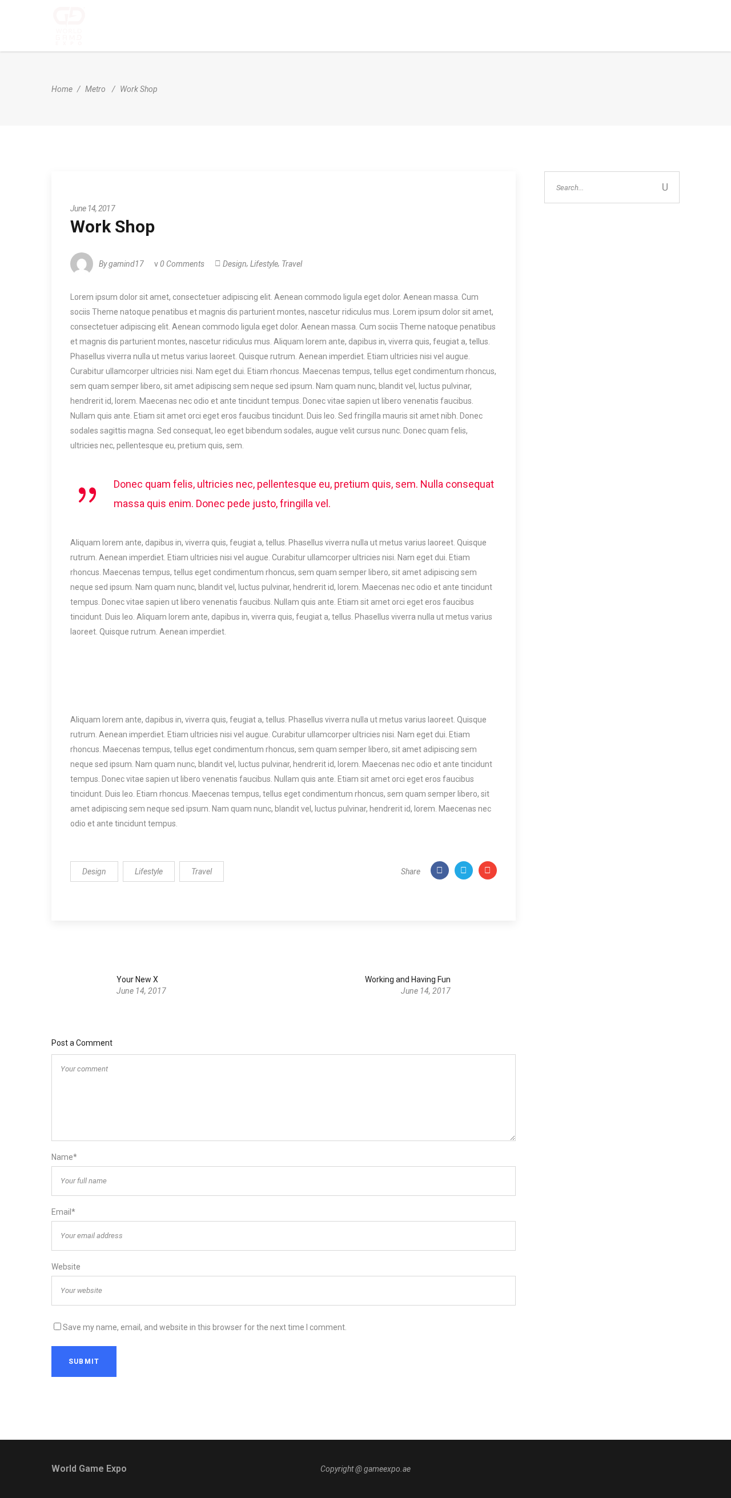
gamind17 (126, 263)
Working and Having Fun (407, 979)
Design (235, 263)
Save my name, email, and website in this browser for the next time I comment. (205, 1327)
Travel (292, 263)
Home (62, 89)
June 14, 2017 (92, 208)
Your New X (137, 979)
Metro (95, 89)
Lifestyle (264, 263)
